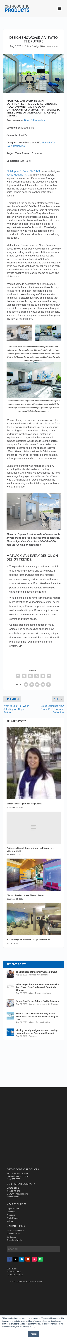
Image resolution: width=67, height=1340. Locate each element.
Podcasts (32, 1036)
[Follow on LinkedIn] (21, 1259)
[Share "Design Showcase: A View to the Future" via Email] (43, 676)
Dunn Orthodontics (34, 120)
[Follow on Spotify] (40, 1259)
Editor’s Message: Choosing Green (24, 803)
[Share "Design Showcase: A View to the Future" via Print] (49, 676)
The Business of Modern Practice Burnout (36, 972)
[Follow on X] (15, 1259)
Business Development (38, 975)
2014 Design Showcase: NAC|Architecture (28, 939)
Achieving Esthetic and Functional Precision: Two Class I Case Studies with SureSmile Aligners (38, 987)
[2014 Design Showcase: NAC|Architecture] (34, 919)
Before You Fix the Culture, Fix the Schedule (37, 1001)
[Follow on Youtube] (27, 1259)
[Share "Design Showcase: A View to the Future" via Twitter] (24, 676)
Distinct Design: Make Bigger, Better (25, 895)
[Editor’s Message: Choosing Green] (34, 763)
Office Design (32, 46)
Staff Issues (53, 1004)
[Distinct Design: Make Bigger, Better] (34, 875)
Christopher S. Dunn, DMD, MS (23, 171)
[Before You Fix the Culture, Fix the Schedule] (10, 1003)
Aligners (47, 993)
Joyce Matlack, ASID (18, 174)
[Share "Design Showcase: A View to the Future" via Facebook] (18, 676)
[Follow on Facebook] (9, 1259)
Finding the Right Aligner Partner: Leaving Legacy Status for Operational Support (36, 1031)
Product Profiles (43, 1022)
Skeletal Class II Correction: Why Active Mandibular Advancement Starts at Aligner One (37, 1016)
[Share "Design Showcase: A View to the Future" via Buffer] (37, 676)
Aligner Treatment (36, 993)
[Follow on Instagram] (34, 1259)
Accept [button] (33, 1333)
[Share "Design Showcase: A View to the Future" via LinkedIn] (30, 676)
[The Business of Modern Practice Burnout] (10, 974)
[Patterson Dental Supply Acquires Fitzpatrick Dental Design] (34, 828)
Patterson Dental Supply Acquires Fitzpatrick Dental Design (30, 849)
